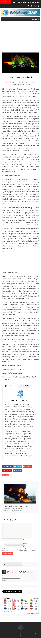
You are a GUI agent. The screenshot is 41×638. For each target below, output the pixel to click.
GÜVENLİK (32, 82)
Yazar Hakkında (11, 386)
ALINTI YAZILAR (24, 82)
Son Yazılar (25, 386)
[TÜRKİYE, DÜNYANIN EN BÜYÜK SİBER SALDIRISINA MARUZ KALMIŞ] (20, 503)
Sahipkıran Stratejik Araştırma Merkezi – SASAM (20, 635)
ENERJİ (16, 510)
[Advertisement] (20, 35)
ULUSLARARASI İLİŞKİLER (18, 84)
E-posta (25, 543)
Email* (4, 576)
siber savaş (6, 475)
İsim (24, 539)
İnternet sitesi (26, 546)
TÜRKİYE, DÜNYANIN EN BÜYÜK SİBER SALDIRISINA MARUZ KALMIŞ (16, 507)
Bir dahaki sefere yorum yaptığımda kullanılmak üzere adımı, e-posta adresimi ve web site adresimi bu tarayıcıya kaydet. (20, 549)
